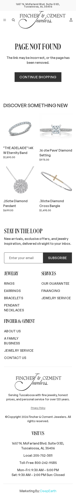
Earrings (12, 291)
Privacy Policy (38, 407)
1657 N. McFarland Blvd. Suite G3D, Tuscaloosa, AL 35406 (38, 445)
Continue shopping (38, 77)
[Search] (13, 20)
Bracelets (13, 298)
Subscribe (57, 258)
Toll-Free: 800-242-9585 (38, 463)
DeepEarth (48, 491)
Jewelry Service (56, 298)
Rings (9, 283)
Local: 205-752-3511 (38, 455)
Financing (50, 291)
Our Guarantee (55, 283)
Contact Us (15, 358)
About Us (12, 331)
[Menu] (4, 20)
